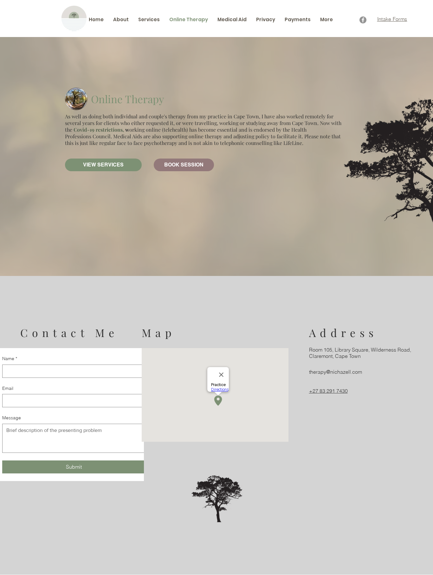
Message (11, 418)
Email (7, 388)
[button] (149, 20)
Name (9, 358)
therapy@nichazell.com (335, 372)
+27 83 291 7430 (328, 391)
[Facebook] (362, 19)
